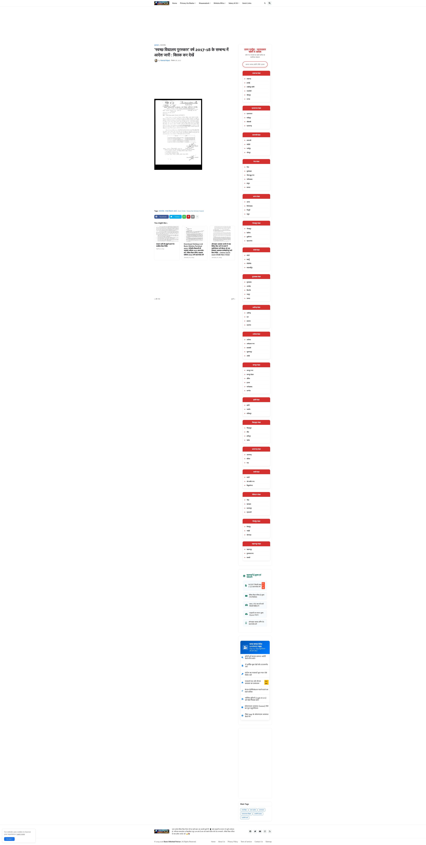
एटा (248, 317)
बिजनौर (249, 290)
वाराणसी (249, 140)
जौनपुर (248, 152)
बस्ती (248, 477)
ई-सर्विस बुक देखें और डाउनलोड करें (256, 665)
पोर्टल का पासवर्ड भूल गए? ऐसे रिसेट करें (256, 674)
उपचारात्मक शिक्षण (246, 814)
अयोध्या (249, 340)
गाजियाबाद (249, 179)
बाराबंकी (249, 348)
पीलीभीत (249, 263)
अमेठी (248, 356)
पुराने (232, 299)
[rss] (270, 831)
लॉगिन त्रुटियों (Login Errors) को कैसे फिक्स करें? (255, 699)
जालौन (248, 409)
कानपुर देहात (250, 374)
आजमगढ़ (249, 455)
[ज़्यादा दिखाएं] (197, 217)
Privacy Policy (233, 842)
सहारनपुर (249, 549)
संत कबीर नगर (250, 481)
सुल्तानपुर (249, 352)
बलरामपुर (249, 508)
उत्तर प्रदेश (253, 810)
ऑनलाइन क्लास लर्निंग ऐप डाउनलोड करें (256, 623)
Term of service (246, 842)
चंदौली (248, 144)
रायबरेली (249, 91)
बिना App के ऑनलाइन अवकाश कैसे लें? (256, 715)
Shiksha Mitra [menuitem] (219, 3)
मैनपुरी (248, 210)
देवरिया (248, 233)
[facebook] (250, 831)
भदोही (248, 531)
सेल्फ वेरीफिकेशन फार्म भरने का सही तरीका (256, 690)
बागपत (248, 187)
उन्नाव (248, 99)
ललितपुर (249, 413)
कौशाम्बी (249, 122)
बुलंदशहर (249, 171)
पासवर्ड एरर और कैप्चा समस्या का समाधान (256, 682)
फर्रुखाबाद (249, 387)
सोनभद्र (249, 535)
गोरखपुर (249, 228)
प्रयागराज (249, 113)
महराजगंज (249, 241)
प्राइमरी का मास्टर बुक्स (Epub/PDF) (256, 614)
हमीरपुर (249, 436)
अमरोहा (249, 286)
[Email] (193, 217)
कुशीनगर (249, 237)
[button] (265, 3)
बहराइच (249, 504)
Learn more (21, 834)
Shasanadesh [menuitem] (204, 3)
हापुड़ (248, 183)
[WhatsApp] (184, 217)
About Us (221, 842)
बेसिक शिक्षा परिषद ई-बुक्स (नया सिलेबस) (256, 596)
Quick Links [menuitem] (246, 3)
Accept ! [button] (9, 839)
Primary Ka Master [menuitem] (187, 3)
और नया (157, 299)
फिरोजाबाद (249, 206)
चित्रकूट (249, 428)
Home (213, 842)
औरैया (248, 378)
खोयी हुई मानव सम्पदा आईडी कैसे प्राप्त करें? (255, 657)
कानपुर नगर (250, 370)
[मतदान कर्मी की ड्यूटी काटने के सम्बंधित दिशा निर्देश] (167, 234)
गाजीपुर (249, 148)
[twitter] (255, 831)
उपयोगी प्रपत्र (258, 814)
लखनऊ (249, 79)
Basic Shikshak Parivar (172, 842)
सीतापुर (249, 95)
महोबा (248, 440)
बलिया (248, 459)
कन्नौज (249, 391)
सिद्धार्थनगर (250, 485)
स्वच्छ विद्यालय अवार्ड (171, 211)
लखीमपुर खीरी (250, 87)
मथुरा (248, 214)
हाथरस (248, 321)
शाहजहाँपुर (249, 267)
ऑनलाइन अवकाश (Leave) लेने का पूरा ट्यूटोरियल (256, 707)
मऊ (248, 463)
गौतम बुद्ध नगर (250, 175)
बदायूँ (248, 259)
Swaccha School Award (195, 211)
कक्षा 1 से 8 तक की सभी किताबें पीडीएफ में (256, 605)
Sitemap (269, 842)
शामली (248, 557)
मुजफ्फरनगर (250, 553)
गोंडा (248, 500)
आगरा (248, 202)
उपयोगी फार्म (245, 817)
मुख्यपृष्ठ (156, 45)
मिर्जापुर (249, 527)
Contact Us (259, 842)
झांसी (248, 405)
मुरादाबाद (249, 282)
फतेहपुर (249, 118)
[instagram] (265, 831)
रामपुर (248, 294)
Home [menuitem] (174, 3)
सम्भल (248, 298)
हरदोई (248, 83)
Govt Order (182, 211)
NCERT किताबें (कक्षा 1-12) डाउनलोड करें (256, 585)
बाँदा (248, 432)
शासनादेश (163, 45)
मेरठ (248, 167)
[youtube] (260, 831)
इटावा (248, 382)
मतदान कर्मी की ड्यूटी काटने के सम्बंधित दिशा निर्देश (165, 245)
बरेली (248, 255)
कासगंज (249, 325)
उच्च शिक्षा (244, 810)
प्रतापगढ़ (249, 126)
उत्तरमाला (261, 810)
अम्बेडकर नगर (250, 344)
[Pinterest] (188, 217)
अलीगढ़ (249, 313)
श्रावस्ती (249, 512)
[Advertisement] (213, 25)
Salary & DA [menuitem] (233, 3)
